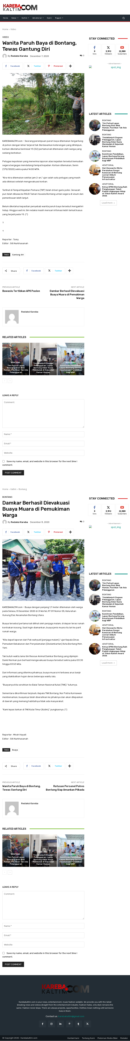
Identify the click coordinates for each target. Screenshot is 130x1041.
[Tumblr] (78, 1024)
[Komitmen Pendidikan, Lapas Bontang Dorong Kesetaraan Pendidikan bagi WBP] (70, 359)
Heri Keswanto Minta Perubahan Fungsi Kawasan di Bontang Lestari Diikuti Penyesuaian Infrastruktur (112, 173)
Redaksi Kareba (19, 56)
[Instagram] (51, 1024)
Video (13, 29)
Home (5, 29)
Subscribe (122, 46)
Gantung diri (18, 254)
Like (95, 46)
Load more (107, 202)
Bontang (15, 362)
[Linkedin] (60, 1024)
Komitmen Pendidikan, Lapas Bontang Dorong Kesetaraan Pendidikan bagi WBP (71, 368)
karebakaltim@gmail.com (71, 1016)
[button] (123, 18)
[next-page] (10, 381)
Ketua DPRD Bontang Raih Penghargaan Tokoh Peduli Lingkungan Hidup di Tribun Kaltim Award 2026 (114, 191)
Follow (108, 46)
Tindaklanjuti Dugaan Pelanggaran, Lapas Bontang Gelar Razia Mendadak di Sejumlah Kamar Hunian (43, 367)
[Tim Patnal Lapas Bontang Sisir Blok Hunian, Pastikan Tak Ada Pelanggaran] (15, 359)
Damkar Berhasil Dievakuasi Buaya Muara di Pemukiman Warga (67, 294)
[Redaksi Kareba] (5, 56)
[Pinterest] (69, 1024)
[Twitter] (87, 1024)
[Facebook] (42, 1024)
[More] (70, 66)
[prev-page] (4, 381)
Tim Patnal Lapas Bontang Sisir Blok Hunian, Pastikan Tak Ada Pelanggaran (16, 368)
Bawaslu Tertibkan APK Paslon (21, 291)
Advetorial (108, 165)
